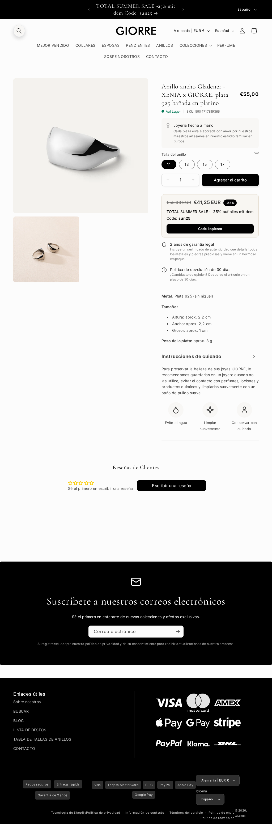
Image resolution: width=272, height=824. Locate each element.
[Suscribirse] (178, 631)
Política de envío (222, 812)
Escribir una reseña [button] (171, 485)
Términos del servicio (186, 812)
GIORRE (240, 816)
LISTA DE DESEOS (29, 730)
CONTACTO (24, 748)
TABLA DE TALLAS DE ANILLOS (42, 739)
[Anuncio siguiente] (183, 10)
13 (187, 164)
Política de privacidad (103, 812)
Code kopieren (210, 229)
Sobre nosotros (27, 701)
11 (169, 164)
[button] (19, 31)
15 (205, 164)
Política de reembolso (218, 818)
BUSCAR (21, 711)
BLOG (18, 720)
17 (222, 164)
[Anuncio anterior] (89, 10)
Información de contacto (144, 812)
